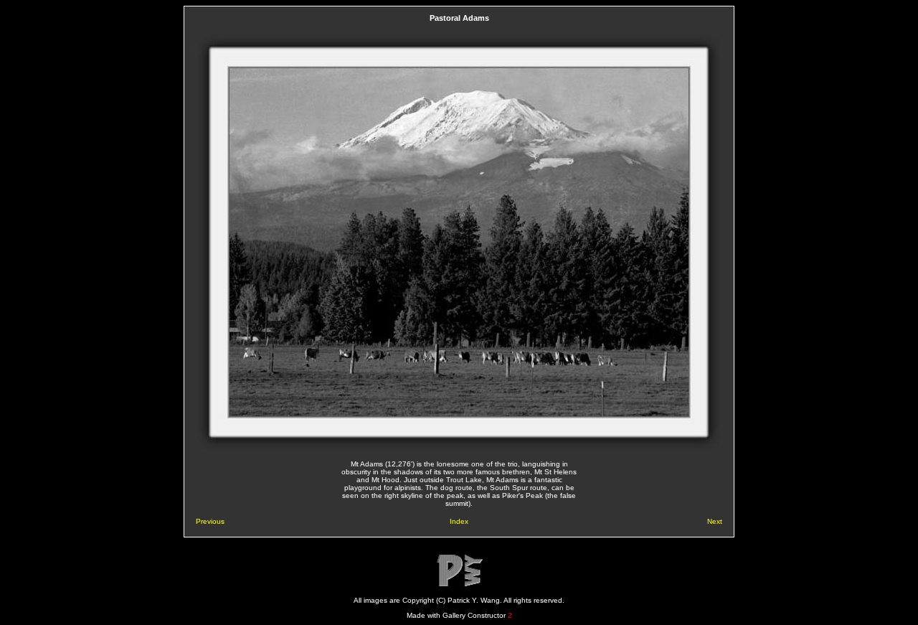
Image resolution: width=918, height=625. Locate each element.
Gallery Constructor (477, 615)
